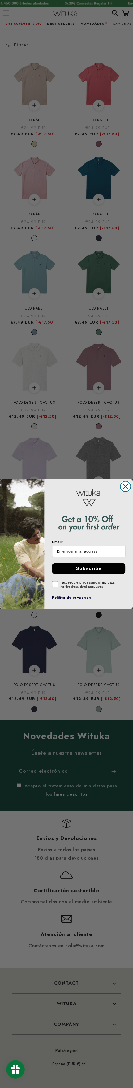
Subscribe (88, 568)
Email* (57, 542)
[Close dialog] (125, 486)
